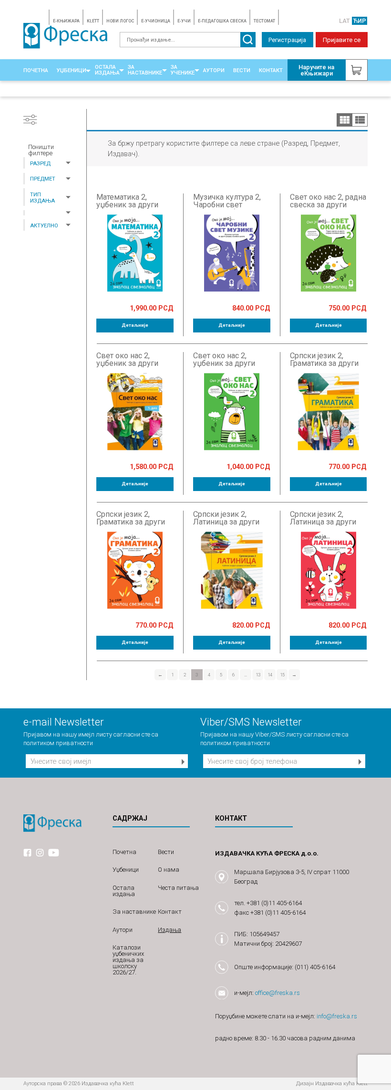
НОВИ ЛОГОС (120, 21)
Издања (169, 930)
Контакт (271, 70)
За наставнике (145, 69)
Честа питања (178, 888)
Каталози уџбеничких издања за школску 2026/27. (128, 959)
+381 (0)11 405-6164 (274, 903)
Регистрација (287, 39)
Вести (241, 70)
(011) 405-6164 (315, 967)
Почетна (35, 70)
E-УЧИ (184, 21)
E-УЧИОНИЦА (155, 21)
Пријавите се (341, 39)
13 (258, 674)
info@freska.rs (337, 1016)
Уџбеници (71, 70)
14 (270, 674)
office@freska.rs (277, 992)
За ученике (183, 69)
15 (282, 674)
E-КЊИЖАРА (66, 21)
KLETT (93, 21)
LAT (344, 20)
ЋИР (359, 20)
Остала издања (107, 69)
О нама (168, 869)
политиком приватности (58, 743)
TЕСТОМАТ (264, 21)
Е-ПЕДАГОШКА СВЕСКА (222, 21)
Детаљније (135, 325)
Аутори (214, 70)
